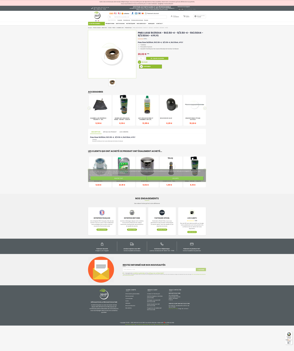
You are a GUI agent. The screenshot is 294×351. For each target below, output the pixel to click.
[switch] (288, 343)
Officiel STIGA (162, 229)
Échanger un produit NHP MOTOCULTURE (153, 300)
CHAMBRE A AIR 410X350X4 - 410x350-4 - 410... (98, 118)
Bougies (146, 20)
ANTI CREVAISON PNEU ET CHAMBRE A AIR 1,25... (145, 118)
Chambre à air (126, 20)
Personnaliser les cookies (106, 174)
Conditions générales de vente (145, 324)
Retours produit (129, 296)
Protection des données (162, 324)
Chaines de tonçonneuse (137, 20)
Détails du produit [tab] (110, 132)
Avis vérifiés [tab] (124, 132)
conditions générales (139, 273)
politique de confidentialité (156, 273)
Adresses (127, 303)
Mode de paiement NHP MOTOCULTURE (153, 304)
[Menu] (291, 332)
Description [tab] (95, 132)
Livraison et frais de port (153, 294)
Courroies (120, 20)
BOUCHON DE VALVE (166, 118)
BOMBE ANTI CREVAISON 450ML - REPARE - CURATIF (122, 118)
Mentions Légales (130, 324)
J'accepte (175, 178)
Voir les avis (192, 232)
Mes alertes (128, 308)
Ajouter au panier (158, 58)
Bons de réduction (130, 305)
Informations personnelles (132, 294)
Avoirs (127, 301)
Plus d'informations (94, 174)
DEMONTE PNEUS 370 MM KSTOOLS (192, 118)
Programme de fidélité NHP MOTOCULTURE (154, 308)
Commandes (129, 298)
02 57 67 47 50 (173, 308)
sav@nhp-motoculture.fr (165, 4)
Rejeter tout (118, 178)
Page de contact (183, 308)
